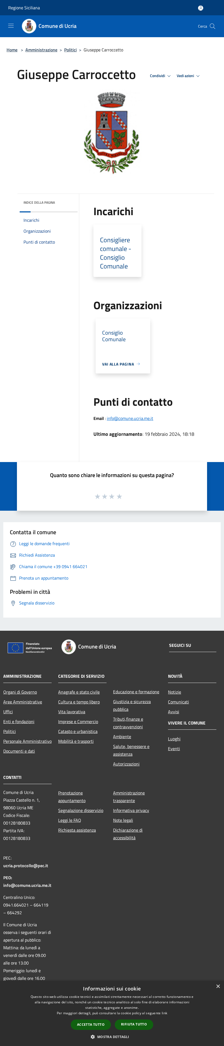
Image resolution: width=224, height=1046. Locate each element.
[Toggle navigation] (11, 25)
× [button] (218, 986)
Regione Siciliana (24, 7)
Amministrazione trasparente (129, 797)
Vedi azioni (186, 76)
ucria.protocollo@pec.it (25, 865)
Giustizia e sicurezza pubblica (132, 705)
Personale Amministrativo (27, 741)
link (164, 1013)
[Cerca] (212, 26)
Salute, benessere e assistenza (131, 750)
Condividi (158, 76)
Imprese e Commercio (78, 721)
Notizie (174, 692)
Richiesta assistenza (77, 830)
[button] (112, 1036)
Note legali (123, 820)
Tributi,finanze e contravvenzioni (128, 723)
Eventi (174, 748)
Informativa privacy (131, 810)
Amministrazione (41, 49)
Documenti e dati (19, 751)
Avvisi (173, 711)
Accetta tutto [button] (91, 1024)
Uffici (8, 711)
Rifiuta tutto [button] (134, 1024)
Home (12, 49)
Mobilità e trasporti (76, 741)
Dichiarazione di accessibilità (128, 834)
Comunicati (178, 702)
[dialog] (112, 1013)
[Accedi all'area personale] (200, 8)
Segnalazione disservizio (80, 810)
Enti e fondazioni (18, 721)
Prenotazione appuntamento (72, 797)
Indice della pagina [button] (39, 202)
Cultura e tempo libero (79, 702)
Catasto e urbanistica (78, 731)
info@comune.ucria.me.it (130, 418)
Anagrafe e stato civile (79, 692)
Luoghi (174, 738)
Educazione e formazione (136, 691)
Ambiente (122, 736)
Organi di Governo (20, 692)
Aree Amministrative (22, 702)
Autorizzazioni (126, 764)
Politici (70, 49)
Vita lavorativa (71, 711)
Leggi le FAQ (69, 820)
